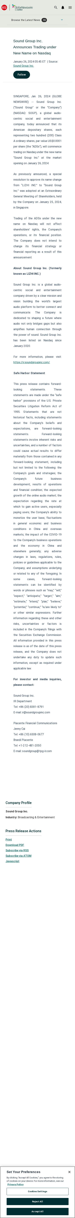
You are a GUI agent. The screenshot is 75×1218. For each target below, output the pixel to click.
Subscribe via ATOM (18, 855)
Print (9, 839)
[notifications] (62, 7)
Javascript (12, 861)
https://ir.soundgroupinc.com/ (31, 362)
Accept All (37, 1211)
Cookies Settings (37, 1191)
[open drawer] (70, 7)
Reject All (37, 1201)
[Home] (17, 7)
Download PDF (15, 845)
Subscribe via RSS (17, 850)
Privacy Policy (16, 1184)
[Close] (69, 1172)
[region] (37, 1192)
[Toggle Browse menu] (62, 19)
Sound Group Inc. (23, 65)
